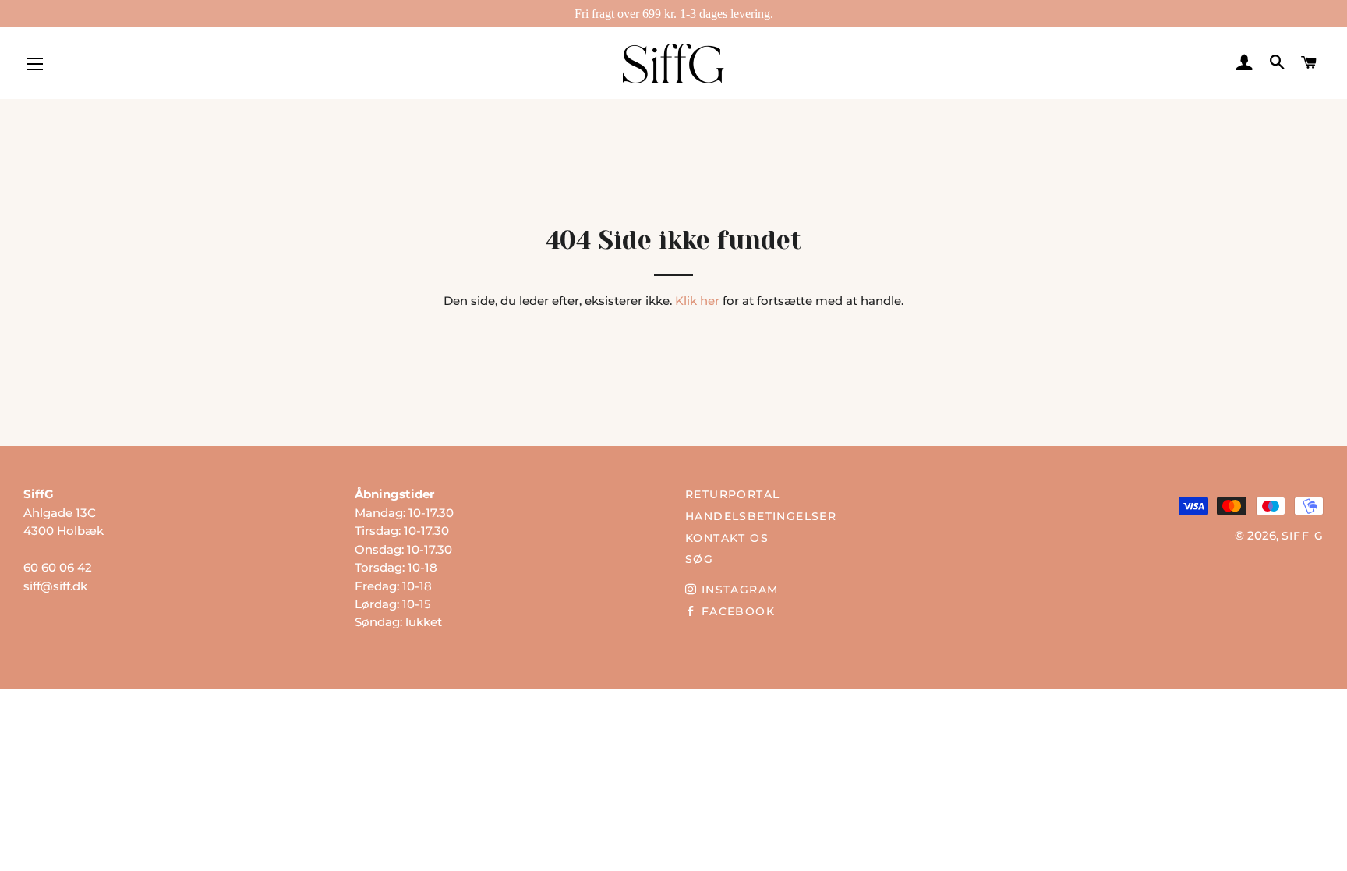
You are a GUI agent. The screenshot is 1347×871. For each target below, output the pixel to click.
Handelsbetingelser (760, 516)
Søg (699, 559)
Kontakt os (727, 538)
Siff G (1303, 536)
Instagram (737, 589)
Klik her (697, 300)
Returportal (732, 494)
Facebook (736, 611)
